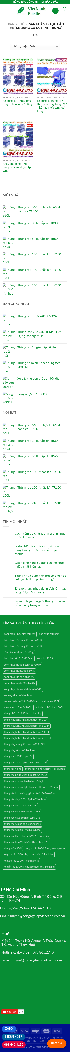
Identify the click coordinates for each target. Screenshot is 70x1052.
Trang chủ (15, 24)
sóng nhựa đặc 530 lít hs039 (19, 683)
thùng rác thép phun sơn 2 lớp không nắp (26, 836)
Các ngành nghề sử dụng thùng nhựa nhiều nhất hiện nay (40, 564)
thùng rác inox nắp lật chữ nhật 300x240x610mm (31, 787)
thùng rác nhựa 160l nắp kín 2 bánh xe (25, 799)
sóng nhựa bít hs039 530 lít (19, 671)
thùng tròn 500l (13, 848)
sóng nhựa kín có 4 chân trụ (19, 677)
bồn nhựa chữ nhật (49, 634)
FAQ (41, 1041)
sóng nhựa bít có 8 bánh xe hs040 (22, 665)
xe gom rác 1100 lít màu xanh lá (21, 861)
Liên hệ (31, 1041)
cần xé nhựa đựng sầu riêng (19, 652)
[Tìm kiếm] (55, 11)
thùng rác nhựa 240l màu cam (20, 806)
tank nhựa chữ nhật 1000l (49, 707)
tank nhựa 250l (50, 701)
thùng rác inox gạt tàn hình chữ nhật (23, 781)
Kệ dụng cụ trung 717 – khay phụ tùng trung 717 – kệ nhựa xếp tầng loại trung (52, 106)
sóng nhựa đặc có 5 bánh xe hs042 (23, 689)
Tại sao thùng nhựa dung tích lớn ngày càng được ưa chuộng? (40, 590)
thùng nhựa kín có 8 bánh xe (19, 750)
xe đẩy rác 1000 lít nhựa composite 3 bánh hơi (29, 867)
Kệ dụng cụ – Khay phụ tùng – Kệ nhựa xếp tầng (17, 103)
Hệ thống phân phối (36, 1038)
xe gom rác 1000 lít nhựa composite (45, 848)
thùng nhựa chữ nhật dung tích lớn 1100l (26, 732)
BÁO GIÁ (56, 1043)
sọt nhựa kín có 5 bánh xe (18, 695)
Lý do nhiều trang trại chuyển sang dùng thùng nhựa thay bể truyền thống (38, 550)
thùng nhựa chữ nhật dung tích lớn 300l (25, 720)
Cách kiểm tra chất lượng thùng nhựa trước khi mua (40, 535)
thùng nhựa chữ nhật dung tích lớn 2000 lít (27, 738)
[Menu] (5, 10)
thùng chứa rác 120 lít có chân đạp (22, 713)
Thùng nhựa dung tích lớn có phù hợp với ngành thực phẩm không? (40, 577)
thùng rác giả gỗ (12, 769)
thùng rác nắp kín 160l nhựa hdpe (22, 830)
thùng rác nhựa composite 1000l (22, 812)
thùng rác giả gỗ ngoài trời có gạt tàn (45, 769)
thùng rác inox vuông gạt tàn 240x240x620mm (30, 793)
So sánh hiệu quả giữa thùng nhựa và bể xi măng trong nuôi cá (40, 603)
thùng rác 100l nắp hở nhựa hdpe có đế (25, 763)
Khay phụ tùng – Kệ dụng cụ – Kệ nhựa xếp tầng (17, 167)
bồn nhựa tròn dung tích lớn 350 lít (23, 646)
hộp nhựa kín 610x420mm (18, 658)
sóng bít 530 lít (45, 658)
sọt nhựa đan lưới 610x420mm (21, 701)
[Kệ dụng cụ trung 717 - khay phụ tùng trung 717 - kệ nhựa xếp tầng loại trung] (52, 76)
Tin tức (58, 1038)
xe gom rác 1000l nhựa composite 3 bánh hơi (28, 854)
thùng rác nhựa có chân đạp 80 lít (22, 818)
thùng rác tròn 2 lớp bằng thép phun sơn (26, 842)
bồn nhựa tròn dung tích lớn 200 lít (23, 640)
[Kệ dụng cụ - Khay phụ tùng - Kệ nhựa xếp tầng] (18, 76)
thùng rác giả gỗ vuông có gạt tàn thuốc (25, 775)
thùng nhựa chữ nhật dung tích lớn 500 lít (26, 726)
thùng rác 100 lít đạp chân (18, 756)
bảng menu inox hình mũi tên (19, 634)
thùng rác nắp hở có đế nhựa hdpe (22, 824)
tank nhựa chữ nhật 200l (17, 707)
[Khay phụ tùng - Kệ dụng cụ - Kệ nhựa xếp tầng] (18, 139)
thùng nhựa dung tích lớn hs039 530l (24, 744)
